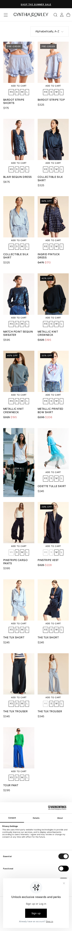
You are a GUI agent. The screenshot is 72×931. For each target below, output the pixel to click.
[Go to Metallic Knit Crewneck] (53, 294)
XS (11, 92)
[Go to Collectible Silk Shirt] (53, 139)
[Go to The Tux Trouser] (18, 674)
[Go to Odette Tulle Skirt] (53, 448)
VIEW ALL (18, 468)
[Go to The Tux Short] (18, 600)
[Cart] (68, 14)
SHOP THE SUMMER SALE (36, 4)
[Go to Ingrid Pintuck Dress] (53, 216)
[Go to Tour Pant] (18, 747)
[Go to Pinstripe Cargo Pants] (18, 522)
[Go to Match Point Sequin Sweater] (18, 294)
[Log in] (61, 14)
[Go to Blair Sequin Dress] (18, 139)
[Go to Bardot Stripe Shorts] (18, 62)
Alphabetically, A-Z (47, 31)
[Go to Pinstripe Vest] (53, 522)
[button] (5, 14)
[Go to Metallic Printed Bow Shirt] (53, 371)
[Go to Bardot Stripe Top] (53, 62)
